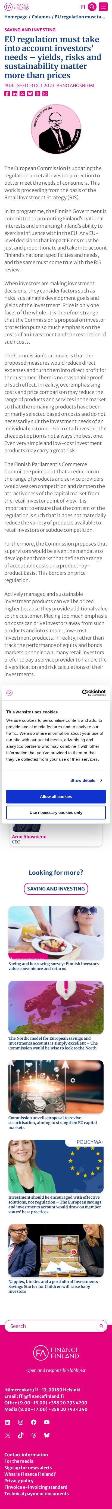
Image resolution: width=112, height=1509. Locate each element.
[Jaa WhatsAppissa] (45, 93)
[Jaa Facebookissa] (7, 93)
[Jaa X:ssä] (22, 93)
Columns (41, 16)
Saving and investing (30, 29)
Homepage (15, 16)
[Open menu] (103, 6)
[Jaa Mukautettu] (37, 93)
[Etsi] (101, 1326)
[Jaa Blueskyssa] (30, 93)
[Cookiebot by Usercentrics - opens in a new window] (82, 692)
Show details (82, 780)
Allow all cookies (56, 796)
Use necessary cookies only (56, 812)
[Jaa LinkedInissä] (14, 93)
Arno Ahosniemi (29, 836)
